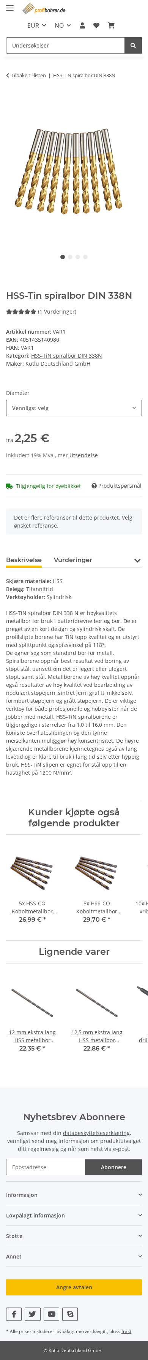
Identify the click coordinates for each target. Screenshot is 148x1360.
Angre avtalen (74, 1287)
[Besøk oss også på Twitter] (32, 1314)
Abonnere (113, 1167)
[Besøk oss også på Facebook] (14, 1314)
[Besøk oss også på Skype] (70, 1314)
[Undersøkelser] (133, 45)
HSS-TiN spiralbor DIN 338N (66, 355)
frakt (126, 1331)
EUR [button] (33, 25)
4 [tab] (85, 257)
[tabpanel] (74, 172)
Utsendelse (83, 455)
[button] (82, 25)
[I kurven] (12, 99)
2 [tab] (70, 257)
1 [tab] (62, 257)
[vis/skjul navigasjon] (10, 5)
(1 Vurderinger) (57, 311)
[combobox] (74, 408)
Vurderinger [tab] (73, 560)
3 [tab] (78, 257)
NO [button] (59, 25)
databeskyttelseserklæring (96, 1133)
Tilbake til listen (28, 75)
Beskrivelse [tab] (24, 560)
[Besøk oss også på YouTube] (51, 1314)
